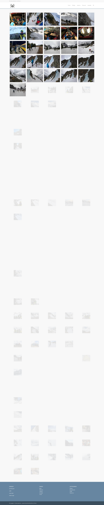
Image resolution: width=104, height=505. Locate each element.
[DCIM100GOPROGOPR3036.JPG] (86, 160)
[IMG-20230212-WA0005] (52, 429)
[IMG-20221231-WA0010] (34, 415)
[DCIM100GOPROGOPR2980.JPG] (17, 61)
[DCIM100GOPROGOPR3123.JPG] (52, 302)
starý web (11, 493)
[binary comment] (34, 372)
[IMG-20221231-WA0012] (69, 415)
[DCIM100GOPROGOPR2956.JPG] (69, 33)
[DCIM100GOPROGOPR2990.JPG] (69, 76)
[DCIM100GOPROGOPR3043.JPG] (17, 189)
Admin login (11, 495)
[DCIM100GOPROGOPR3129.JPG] (52, 316)
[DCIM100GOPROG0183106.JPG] (34, 33)
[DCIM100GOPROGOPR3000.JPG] (52, 104)
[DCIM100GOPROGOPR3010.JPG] (34, 118)
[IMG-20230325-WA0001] (34, 457)
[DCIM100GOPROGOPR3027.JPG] (52, 146)
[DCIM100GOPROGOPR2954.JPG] (52, 33)
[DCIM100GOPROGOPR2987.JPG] (17, 76)
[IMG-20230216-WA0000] (69, 429)
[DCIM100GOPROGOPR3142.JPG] (17, 358)
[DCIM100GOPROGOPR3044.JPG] (34, 189)
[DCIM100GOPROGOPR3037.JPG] (17, 174)
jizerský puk (11, 488)
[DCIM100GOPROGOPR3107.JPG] (17, 273)
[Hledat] (93, 5)
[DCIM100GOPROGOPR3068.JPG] (69, 203)
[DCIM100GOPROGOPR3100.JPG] (17, 259)
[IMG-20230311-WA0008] (34, 443)
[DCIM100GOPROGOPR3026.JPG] (34, 146)
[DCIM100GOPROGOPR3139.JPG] (52, 344)
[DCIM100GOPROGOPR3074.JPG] (52, 217)
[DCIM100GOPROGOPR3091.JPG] (86, 231)
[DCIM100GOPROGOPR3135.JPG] (69, 330)
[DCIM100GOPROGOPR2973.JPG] (34, 47)
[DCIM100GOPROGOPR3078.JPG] (17, 231)
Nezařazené (72, 490)
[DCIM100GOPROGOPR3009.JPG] (17, 118)
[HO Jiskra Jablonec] (12, 5)
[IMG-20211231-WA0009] (34, 400)
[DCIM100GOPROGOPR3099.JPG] (86, 245)
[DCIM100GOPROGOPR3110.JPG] (69, 273)
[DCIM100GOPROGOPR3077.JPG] (86, 217)
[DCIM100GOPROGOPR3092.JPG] (17, 245)
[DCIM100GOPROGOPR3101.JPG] (34, 259)
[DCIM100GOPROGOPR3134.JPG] (52, 330)
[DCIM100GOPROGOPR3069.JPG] (86, 203)
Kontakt (41, 493)
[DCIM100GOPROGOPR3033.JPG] (34, 160)
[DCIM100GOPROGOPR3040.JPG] (52, 174)
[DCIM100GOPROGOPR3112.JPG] (17, 287)
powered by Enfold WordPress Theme (29, 503)
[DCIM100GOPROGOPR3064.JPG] (17, 203)
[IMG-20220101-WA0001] (52, 400)
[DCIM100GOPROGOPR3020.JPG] (52, 132)
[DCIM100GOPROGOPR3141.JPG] (86, 344)
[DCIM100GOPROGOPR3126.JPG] (86, 302)
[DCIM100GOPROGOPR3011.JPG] (52, 118)
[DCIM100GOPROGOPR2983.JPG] (69, 61)
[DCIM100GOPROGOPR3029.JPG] (86, 146)
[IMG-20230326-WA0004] (34, 471)
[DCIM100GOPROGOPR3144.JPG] (52, 358)
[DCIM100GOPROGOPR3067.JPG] (52, 203)
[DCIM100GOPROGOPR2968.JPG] (86, 33)
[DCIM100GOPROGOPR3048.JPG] (69, 189)
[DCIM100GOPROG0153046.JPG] (86, 19)
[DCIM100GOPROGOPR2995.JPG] (69, 90)
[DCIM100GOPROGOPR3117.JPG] (86, 287)
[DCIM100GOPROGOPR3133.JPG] (34, 330)
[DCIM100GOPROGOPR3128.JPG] (34, 316)
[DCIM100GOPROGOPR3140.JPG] (69, 344)
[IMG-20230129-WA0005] (86, 415)
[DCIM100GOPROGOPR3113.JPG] (34, 287)
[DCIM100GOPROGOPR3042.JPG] (86, 174)
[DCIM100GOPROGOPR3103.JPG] (69, 259)
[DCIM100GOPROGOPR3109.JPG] (52, 273)
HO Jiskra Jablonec (17, 503)
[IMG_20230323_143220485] (86, 358)
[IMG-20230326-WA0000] (52, 457)
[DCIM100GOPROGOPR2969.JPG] (17, 47)
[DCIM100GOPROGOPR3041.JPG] (69, 174)
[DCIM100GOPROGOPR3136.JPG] (86, 330)
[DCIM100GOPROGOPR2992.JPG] (17, 90)
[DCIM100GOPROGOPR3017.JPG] (86, 118)
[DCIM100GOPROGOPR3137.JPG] (17, 344)
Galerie (41, 491)
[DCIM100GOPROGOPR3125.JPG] (69, 302)
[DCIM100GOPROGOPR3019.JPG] (34, 132)
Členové (41, 490)
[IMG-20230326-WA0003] (17, 471)
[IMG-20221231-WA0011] (52, 415)
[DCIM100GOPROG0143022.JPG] (69, 19)
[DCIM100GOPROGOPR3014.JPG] (69, 118)
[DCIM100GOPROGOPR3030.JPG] (17, 160)
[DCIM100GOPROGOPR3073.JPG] (34, 217)
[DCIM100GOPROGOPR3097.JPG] (69, 245)
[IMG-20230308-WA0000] (86, 429)
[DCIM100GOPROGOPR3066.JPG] (34, 203)
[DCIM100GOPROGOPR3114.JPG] (52, 287)
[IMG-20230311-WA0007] (17, 443)
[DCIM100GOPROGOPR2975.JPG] (52, 47)
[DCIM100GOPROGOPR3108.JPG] (34, 273)
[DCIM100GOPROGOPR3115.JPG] (69, 287)
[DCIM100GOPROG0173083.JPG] (17, 33)
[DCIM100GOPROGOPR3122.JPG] (34, 302)
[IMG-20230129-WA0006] (17, 429)
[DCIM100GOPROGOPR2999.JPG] (34, 104)
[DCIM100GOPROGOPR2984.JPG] (86, 61)
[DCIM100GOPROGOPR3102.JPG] (52, 259)
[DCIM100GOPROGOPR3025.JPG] (17, 146)
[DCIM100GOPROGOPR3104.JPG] (86, 259)
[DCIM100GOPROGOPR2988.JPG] (34, 76)
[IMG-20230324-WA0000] (17, 457)
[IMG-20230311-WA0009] (52, 443)
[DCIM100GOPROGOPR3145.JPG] (69, 358)
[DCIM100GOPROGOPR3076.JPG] (69, 217)
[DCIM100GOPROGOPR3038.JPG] (34, 174)
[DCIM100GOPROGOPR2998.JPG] (17, 104)
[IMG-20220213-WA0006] (86, 400)
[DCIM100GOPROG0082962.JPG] (17, 19)
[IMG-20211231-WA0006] (17, 400)
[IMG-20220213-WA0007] (17, 415)
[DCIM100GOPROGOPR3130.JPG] (69, 316)
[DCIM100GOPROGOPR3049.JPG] (86, 189)
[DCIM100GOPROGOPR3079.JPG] (34, 231)
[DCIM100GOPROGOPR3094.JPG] (52, 245)
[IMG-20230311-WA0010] (69, 443)
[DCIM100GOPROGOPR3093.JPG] (34, 245)
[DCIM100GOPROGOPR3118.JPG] (17, 302)
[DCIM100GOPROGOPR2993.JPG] (34, 90)
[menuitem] (69, 5)
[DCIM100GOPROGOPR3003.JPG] (86, 104)
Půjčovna (72, 493)
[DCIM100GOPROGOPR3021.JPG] (69, 132)
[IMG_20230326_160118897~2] (17, 372)
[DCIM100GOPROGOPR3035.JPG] (69, 160)
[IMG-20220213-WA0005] (69, 400)
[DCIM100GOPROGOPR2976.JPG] (69, 47)
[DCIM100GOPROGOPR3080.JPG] (52, 231)
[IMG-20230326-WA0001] (69, 457)
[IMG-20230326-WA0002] (86, 457)
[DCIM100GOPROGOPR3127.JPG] (17, 316)
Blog (40, 488)
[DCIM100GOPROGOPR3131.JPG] (86, 316)
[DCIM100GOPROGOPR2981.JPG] (34, 61)
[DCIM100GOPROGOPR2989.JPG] (52, 76)
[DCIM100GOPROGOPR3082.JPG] (69, 231)
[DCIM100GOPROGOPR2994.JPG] (52, 90)
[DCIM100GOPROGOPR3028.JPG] (69, 146)
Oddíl (71, 491)
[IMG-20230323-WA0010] (86, 443)
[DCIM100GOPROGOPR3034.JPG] (52, 160)
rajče (10, 491)
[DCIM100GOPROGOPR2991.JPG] (86, 76)
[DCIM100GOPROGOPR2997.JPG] (86, 90)
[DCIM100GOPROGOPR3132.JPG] (17, 330)
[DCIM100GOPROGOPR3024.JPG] (86, 132)
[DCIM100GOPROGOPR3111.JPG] (86, 273)
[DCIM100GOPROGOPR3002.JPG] (69, 104)
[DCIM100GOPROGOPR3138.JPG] (34, 344)
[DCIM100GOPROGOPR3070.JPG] (17, 217)
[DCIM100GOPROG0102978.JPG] (34, 19)
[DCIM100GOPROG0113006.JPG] (52, 19)
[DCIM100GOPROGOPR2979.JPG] (86, 47)
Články (71, 488)
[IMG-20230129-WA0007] (34, 429)
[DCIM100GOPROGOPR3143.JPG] (34, 358)
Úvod (40, 494)
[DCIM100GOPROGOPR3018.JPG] (17, 132)
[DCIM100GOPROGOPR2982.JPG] (52, 61)
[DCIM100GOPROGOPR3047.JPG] (52, 189)
